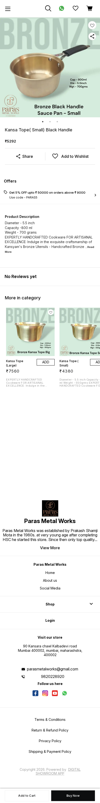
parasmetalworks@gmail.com (52, 669)
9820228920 (52, 676)
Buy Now (73, 795)
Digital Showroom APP (58, 771)
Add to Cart (26, 795)
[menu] (7, 8)
